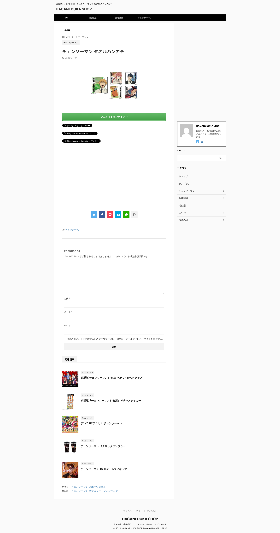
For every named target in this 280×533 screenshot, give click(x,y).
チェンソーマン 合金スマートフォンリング (94, 490)
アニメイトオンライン (113, 116)
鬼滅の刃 (93, 17)
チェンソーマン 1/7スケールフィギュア (104, 469)
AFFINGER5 (161, 528)
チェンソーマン (145, 17)
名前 (67, 298)
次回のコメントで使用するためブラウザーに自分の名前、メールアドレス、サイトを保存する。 (115, 338)
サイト (67, 325)
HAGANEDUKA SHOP (74, 9)
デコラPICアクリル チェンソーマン (101, 423)
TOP (67, 17)
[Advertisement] (114, 178)
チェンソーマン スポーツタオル (88, 486)
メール (68, 311)
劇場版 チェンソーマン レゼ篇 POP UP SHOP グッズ (111, 377)
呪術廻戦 (119, 17)
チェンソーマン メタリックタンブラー (103, 446)
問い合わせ (152, 511)
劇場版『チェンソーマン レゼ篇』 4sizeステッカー (111, 400)
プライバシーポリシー (133, 511)
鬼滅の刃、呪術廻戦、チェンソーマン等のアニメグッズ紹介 (140, 524)
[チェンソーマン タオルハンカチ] (118, 214)
